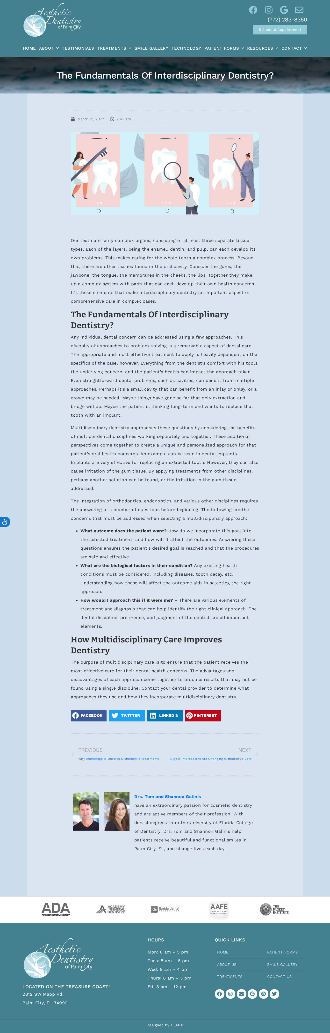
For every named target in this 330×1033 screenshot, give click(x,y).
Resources (260, 48)
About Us (227, 964)
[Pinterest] (263, 994)
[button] (89, 715)
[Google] (252, 994)
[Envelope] (241, 994)
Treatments (111, 48)
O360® (177, 1025)
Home (29, 48)
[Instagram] (230, 994)
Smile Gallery (151, 48)
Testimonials (78, 48)
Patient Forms (221, 48)
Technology (186, 48)
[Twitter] (274, 994)
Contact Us (279, 976)
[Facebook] (219, 994)
